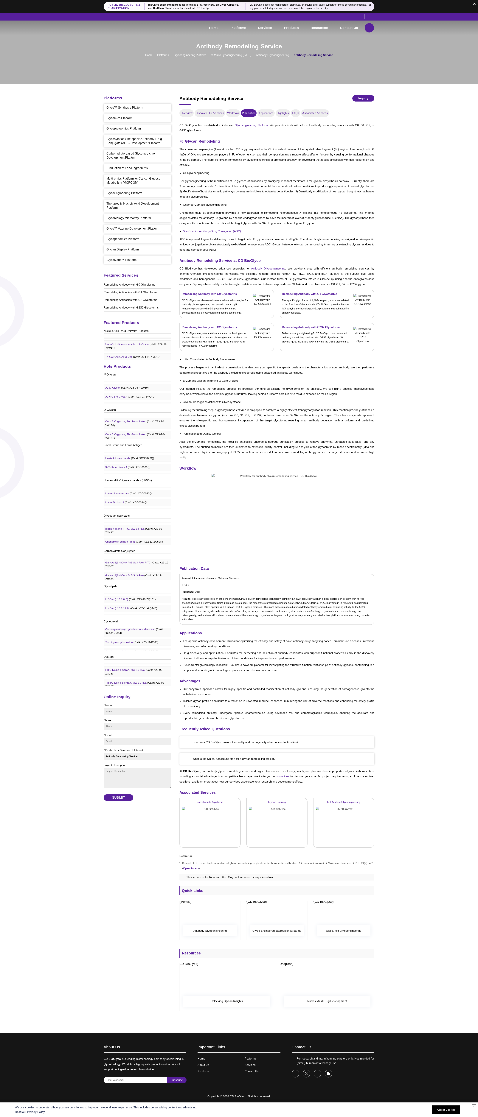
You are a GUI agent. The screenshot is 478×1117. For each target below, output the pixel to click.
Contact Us (349, 28)
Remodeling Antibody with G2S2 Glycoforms (131, 307)
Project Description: (115, 765)
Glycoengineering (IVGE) (231, 55)
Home (213, 28)
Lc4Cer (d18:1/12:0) (131, 599)
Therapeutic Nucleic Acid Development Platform (132, 205)
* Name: (108, 705)
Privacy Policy (36, 1111)
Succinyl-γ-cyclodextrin (131, 642)
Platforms (238, 28)
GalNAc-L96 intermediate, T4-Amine (136, 337)
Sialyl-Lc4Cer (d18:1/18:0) (134, 608)
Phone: (108, 720)
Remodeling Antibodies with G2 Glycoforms (130, 299)
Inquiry (363, 98)
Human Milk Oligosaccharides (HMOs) (128, 480)
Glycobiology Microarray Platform (128, 218)
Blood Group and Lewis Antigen (123, 445)
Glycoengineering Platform (190, 55)
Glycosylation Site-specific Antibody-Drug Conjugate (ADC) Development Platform (134, 141)
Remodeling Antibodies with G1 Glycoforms (130, 292)
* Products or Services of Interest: (124, 750)
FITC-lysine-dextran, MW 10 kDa (134, 663)
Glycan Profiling (277, 802)
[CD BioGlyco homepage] (129, 28)
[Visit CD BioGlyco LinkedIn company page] (317, 1073)
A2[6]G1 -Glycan (130, 388)
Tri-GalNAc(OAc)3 (130, 357)
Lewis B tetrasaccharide (131, 467)
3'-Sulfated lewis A (128, 458)
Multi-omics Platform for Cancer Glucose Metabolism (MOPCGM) (133, 180)
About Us (203, 1064)
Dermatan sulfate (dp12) (133, 541)
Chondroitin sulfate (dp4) (134, 532)
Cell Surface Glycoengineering (343, 802)
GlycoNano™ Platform (121, 259)
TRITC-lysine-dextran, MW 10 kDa (135, 675)
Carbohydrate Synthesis (210, 802)
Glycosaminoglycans (117, 515)
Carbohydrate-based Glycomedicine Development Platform (130, 155)
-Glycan (110, 374)
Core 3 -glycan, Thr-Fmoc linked (135, 427)
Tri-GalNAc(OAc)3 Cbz (132, 348)
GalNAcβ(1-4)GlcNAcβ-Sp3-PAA (133, 568)
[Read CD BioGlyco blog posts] (328, 1073)
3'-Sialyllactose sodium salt (133, 502)
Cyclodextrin (111, 621)
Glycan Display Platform (122, 249)
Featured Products (121, 322)
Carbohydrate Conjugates (119, 550)
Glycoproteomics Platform (123, 128)
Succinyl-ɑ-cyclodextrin (131, 633)
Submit (118, 797)
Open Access (191, 868)
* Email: (108, 735)
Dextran (109, 656)
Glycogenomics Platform (122, 239)
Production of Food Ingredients (127, 168)
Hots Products (117, 366)
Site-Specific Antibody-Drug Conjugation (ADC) (212, 231)
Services (265, 28)
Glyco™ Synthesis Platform (124, 107)
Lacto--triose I (126, 493)
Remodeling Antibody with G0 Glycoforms (129, 284)
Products (291, 28)
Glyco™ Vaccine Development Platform (132, 228)
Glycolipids (110, 586)
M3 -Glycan (127, 396)
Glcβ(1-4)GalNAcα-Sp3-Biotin (136, 579)
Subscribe (176, 1080)
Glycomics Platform (119, 118)
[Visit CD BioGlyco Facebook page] (295, 1073)
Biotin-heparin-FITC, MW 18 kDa (134, 522)
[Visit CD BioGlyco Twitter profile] (306, 1073)
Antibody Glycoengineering (272, 55)
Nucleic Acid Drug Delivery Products (126, 330)
